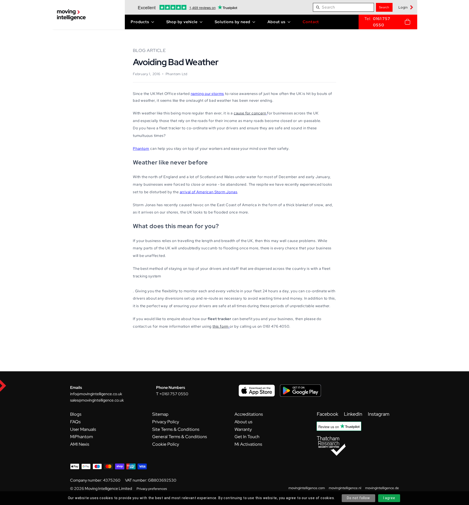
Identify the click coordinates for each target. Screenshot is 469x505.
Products (140, 21)
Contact (311, 21)
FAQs (75, 421)
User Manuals (83, 429)
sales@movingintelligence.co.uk (97, 400)
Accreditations (248, 414)
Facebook (328, 414)
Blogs (75, 414)
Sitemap (160, 414)
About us (276, 21)
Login (403, 7)
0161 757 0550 (381, 22)
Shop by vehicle (182, 21)
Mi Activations (248, 444)
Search (384, 7)
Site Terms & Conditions (175, 429)
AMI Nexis (79, 444)
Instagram (378, 414)
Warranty (243, 429)
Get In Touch (246, 436)
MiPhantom (81, 436)
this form (221, 326)
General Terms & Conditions (179, 436)
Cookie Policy (165, 444)
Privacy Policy (165, 421)
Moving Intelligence (101, 488)
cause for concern (250, 113)
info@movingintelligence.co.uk (96, 393)
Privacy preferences (152, 488)
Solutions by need (233, 21)
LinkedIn (353, 414)
